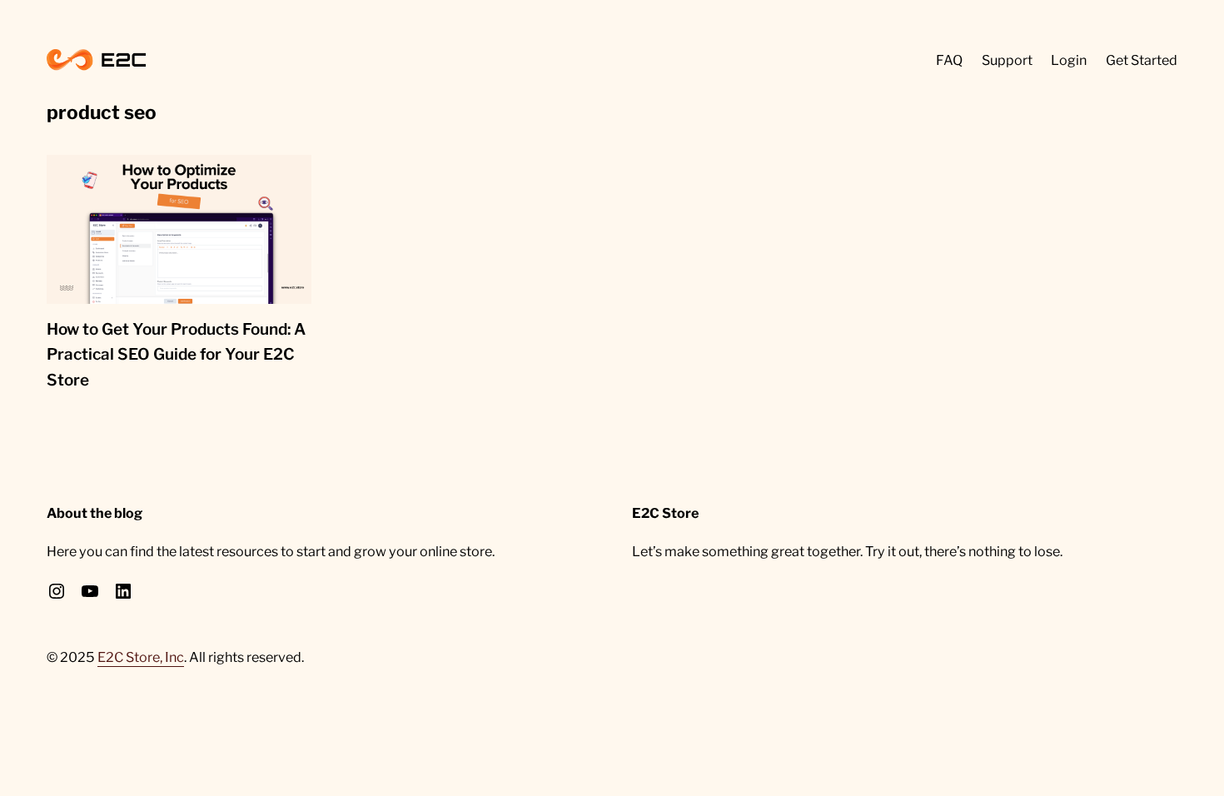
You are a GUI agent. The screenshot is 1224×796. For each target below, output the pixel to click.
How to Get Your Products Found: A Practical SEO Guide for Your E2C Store (176, 355)
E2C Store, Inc (140, 657)
